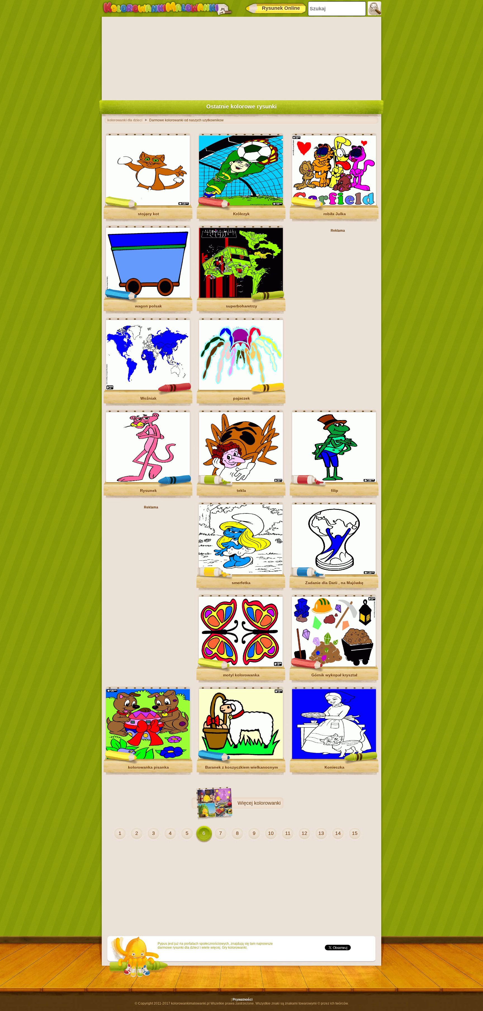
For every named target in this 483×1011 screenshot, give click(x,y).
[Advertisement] (241, 57)
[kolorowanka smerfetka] (241, 573)
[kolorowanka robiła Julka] (334, 204)
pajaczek (241, 398)
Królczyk (241, 214)
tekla (241, 490)
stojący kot (148, 214)
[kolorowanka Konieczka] (334, 758)
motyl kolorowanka (241, 675)
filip (334, 490)
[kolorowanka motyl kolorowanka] (241, 665)
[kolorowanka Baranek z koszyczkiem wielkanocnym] (241, 758)
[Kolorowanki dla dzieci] (167, 8)
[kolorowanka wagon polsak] (148, 297)
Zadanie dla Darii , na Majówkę (334, 583)
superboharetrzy (241, 306)
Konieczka (334, 767)
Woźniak (148, 398)
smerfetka (241, 583)
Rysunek (148, 490)
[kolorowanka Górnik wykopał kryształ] (334, 665)
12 (304, 833)
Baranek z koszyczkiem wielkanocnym (241, 767)
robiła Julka (334, 214)
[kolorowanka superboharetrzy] (241, 297)
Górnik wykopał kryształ (334, 675)
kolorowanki (267, 803)
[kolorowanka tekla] (241, 481)
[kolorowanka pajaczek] (241, 389)
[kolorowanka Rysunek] (148, 481)
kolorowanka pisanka (148, 767)
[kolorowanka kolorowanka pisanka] (148, 758)
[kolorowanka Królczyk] (241, 204)
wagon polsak (148, 306)
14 (338, 833)
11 (287, 833)
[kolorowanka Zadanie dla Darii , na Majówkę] (334, 573)
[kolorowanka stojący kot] (148, 204)
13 (321, 833)
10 (271, 833)
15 (354, 833)
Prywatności (242, 999)
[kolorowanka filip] (334, 481)
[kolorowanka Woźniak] (148, 389)
